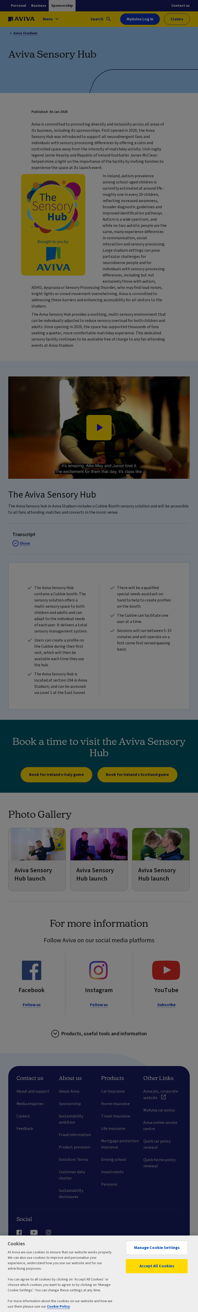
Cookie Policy (58, 1306)
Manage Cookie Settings (157, 1248)
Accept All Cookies (156, 1266)
